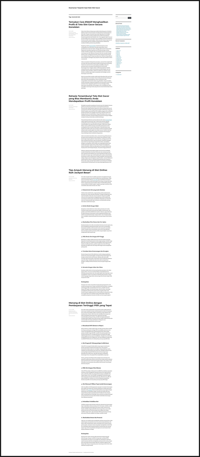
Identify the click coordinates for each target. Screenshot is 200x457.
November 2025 (119, 60)
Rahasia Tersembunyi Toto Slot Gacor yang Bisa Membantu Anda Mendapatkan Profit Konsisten (89, 98)
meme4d (74, 32)
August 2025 (118, 63)
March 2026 (118, 56)
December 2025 (119, 59)
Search (117, 16)
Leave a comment (72, 37)
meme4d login (73, 34)
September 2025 (119, 62)
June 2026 (118, 52)
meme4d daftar (92, 45)
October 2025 (118, 61)
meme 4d (70, 32)
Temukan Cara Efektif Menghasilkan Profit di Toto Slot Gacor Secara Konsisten (88, 24)
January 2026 (118, 58)
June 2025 (118, 66)
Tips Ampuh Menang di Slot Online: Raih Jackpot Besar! (88, 171)
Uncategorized (118, 74)
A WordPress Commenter (120, 43)
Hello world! (127, 43)
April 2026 (118, 55)
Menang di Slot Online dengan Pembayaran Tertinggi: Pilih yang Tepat (90, 304)
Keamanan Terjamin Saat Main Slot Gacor (84, 8)
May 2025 (118, 67)
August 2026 (118, 50)
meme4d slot (71, 35)
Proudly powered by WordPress (88, 452)
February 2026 (118, 57)
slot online (95, 179)
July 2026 (118, 51)
